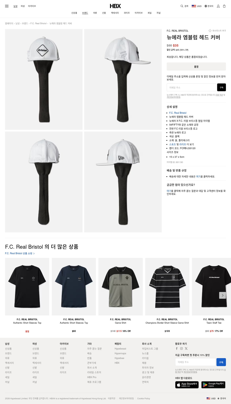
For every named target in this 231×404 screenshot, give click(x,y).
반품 (89, 357)
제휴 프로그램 (94, 381)
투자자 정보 (148, 367)
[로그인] (218, 6)
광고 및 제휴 (148, 372)
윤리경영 (146, 377)
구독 (221, 87)
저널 (7, 381)
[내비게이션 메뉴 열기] (6, 6)
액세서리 (9, 362)
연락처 (145, 381)
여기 (198, 176)
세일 (7, 377)
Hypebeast (120, 348)
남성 (15, 6)
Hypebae (119, 357)
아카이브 (32, 6)
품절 (196, 66)
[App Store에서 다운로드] (187, 384)
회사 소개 (92, 367)
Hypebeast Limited (19, 398)
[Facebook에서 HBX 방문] (176, 348)
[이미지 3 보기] (44, 182)
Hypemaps (120, 353)
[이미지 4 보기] (123, 182)
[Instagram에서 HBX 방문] (181, 348)
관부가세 (91, 362)
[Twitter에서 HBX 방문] (186, 348)
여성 (23, 6)
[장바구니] (224, 6)
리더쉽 (145, 357)
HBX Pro (91, 377)
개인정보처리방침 (173, 97)
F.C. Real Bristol (38, 23)
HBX (117, 362)
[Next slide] (222, 295)
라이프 (182, 144)
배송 (89, 353)
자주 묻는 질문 (94, 348)
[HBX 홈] (115, 5)
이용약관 (111, 398)
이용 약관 (219, 94)
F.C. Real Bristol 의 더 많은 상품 (41, 246)
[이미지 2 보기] (123, 79)
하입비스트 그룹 (150, 348)
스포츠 (172, 144)
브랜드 (25, 23)
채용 (144, 362)
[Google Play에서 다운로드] (213, 384)
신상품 (8, 348)
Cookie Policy (143, 398)
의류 (7, 357)
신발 (7, 367)
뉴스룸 (145, 353)
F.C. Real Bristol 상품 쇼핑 (18, 253)
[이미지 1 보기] (44, 79)
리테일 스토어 (94, 372)
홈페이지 (9, 23)
